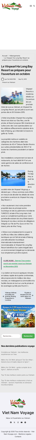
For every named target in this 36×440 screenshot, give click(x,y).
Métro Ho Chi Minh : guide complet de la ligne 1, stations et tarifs (16, 368)
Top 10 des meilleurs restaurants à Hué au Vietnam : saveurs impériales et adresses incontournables (16, 382)
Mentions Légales (25, 434)
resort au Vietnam (9, 82)
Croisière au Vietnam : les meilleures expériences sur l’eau (14, 353)
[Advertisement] (18, 31)
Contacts (18, 436)
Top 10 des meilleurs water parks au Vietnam (17, 375)
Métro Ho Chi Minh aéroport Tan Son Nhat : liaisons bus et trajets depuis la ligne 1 (17, 361)
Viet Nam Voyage (18, 412)
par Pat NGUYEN (10, 79)
